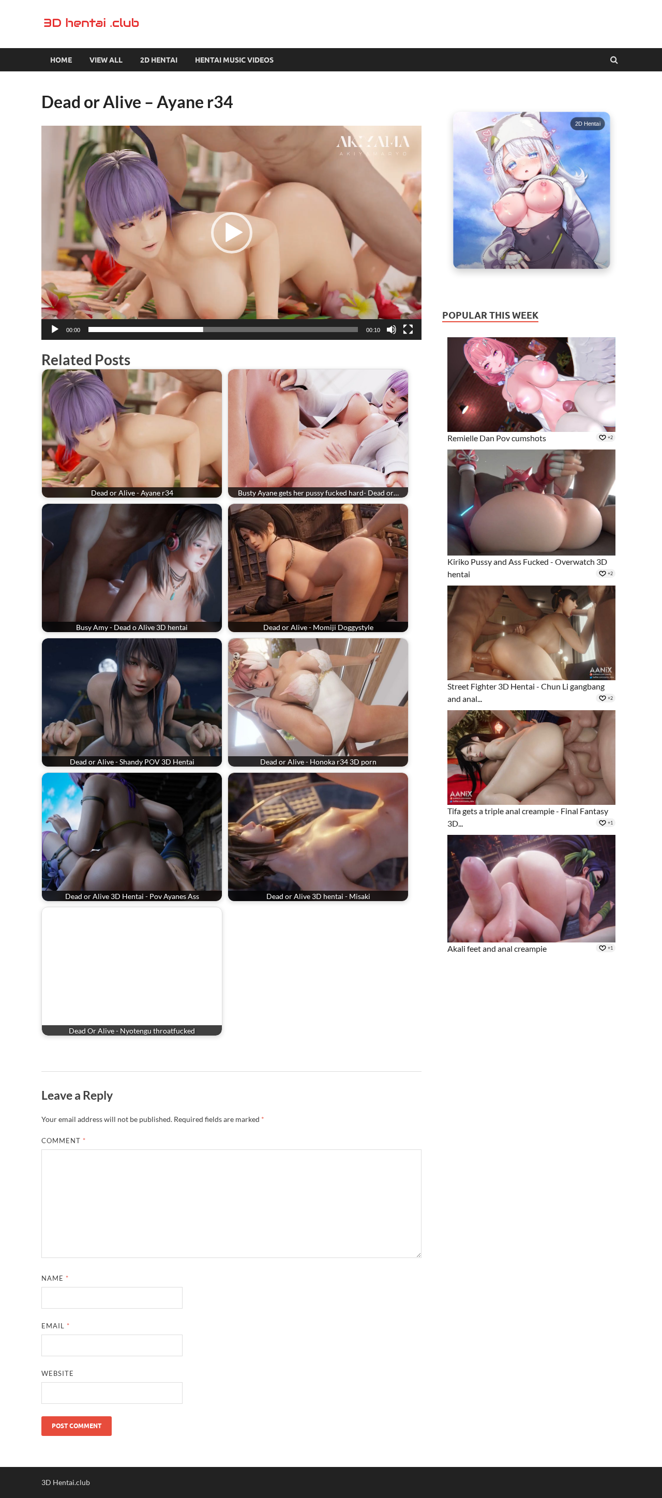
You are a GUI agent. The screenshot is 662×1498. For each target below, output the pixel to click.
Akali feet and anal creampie (497, 948)
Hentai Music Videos (234, 60)
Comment (63, 1140)
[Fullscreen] (408, 329)
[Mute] (391, 329)
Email (55, 1326)
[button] (231, 232)
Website (57, 1373)
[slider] (223, 329)
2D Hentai (158, 60)
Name (55, 1278)
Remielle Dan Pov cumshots (496, 438)
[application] (231, 232)
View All (106, 60)
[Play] (55, 329)
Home (61, 60)
